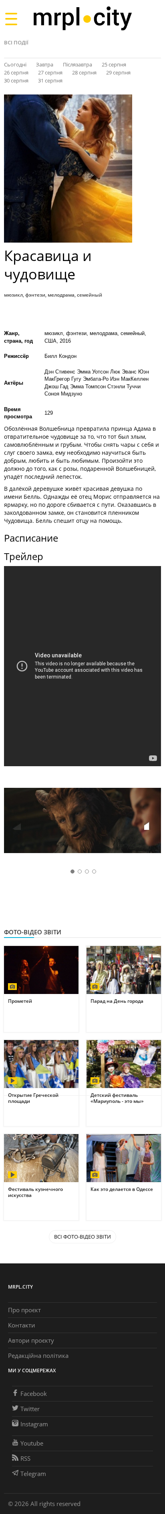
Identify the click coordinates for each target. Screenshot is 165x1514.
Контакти (21, 1325)
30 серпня (16, 80)
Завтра (44, 64)
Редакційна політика (38, 1355)
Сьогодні (15, 64)
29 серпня (118, 72)
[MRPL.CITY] (82, 18)
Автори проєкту (31, 1340)
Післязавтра (77, 64)
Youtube (31, 1443)
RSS (25, 1458)
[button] (152, 822)
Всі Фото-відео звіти (82, 1236)
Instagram (34, 1424)
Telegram (33, 1474)
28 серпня (84, 72)
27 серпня (50, 72)
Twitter (30, 1409)
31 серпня (50, 80)
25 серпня (114, 64)
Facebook (33, 1394)
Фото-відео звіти (32, 932)
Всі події (16, 42)
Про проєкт (24, 1310)
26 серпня (16, 72)
